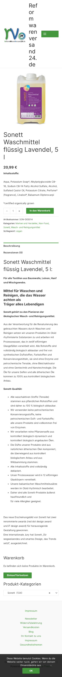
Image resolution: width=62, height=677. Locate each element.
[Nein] (50, 665)
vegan (19, 231)
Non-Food (44, 223)
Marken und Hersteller (27, 223)
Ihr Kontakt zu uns (31, 636)
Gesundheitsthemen (31, 644)
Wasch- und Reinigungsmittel (25, 227)
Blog (31, 631)
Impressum (31, 610)
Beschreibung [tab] (11, 245)
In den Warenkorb (40, 210)
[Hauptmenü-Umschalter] (50, 34)
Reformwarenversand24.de (33, 35)
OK (31, 670)
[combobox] (31, 593)
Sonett (6, 227)
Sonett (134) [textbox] (28, 592)
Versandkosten (31, 627)
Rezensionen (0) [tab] (13, 252)
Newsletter (31, 618)
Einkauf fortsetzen (17, 575)
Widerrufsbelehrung (31, 623)
